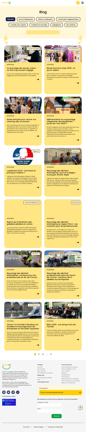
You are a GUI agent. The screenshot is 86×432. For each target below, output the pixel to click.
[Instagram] (17, 392)
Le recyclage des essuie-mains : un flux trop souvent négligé (22, 69)
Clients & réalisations (45, 19)
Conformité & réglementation (68, 19)
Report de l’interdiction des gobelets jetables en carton (20, 223)
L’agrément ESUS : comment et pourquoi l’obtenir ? (21, 171)
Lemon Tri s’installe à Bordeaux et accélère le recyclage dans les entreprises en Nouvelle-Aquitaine (23, 326)
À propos (40, 365)
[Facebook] (4, 392)
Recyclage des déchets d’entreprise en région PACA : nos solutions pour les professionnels (62, 224)
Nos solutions (71, 25)
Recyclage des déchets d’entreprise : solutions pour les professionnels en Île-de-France (22, 275)
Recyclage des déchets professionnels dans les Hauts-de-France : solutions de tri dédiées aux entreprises (61, 276)
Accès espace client (43, 382)
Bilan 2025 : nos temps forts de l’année (61, 325)
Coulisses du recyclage (39, 25)
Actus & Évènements (26, 19)
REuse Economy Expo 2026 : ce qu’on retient (61, 69)
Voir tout (10, 19)
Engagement (56, 25)
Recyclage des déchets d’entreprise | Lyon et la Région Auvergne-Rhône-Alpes (61, 172)
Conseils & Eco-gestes (18, 25)
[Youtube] (8, 392)
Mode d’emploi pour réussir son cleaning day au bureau (21, 120)
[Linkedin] (13, 392)
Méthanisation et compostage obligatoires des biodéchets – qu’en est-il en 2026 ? (61, 121)
